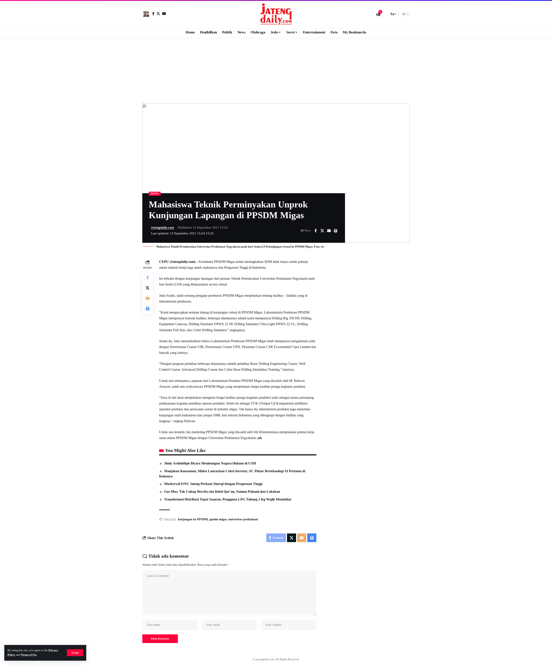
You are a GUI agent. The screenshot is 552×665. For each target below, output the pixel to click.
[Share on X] (322, 230)
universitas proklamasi (243, 519)
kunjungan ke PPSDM (193, 519)
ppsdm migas (218, 519)
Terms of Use (29, 654)
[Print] (335, 230)
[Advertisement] (276, 69)
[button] (75, 652)
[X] (158, 13)
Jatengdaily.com (162, 227)
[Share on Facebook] (315, 230)
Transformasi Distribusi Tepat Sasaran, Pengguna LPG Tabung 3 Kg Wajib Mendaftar (228, 499)
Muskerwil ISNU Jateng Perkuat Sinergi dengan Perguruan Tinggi (213, 484)
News (155, 193)
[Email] (329, 230)
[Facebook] (153, 13)
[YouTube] (164, 13)
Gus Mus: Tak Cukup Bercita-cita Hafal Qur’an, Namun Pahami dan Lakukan (222, 491)
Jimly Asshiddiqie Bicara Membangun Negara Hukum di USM (210, 463)
